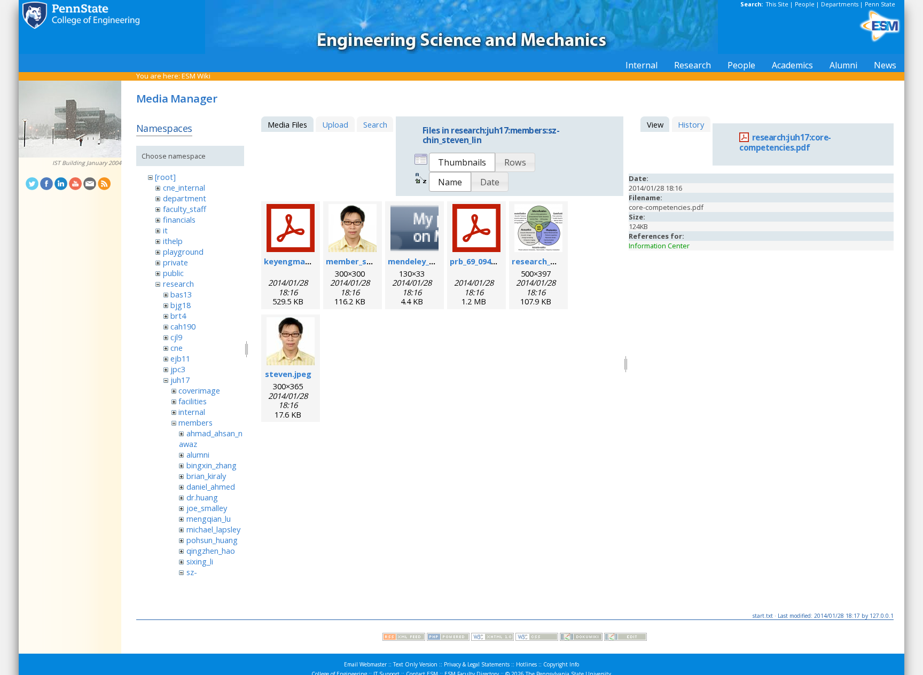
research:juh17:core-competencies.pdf (785, 142)
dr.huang (202, 497)
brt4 (178, 315)
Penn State (880, 4)
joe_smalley (206, 508)
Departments (839, 4)
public (173, 273)
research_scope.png (551, 261)
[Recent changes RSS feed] (403, 638)
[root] (165, 176)
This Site (777, 4)
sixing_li (199, 561)
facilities (192, 401)
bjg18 (180, 305)
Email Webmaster (365, 664)
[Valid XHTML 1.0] (492, 638)
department (184, 198)
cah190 (182, 326)
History (691, 124)
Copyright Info (561, 664)
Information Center (659, 245)
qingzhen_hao (210, 550)
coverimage (199, 390)
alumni (197, 454)
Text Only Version (415, 664)
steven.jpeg (288, 373)
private (175, 262)
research (178, 283)
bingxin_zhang (211, 465)
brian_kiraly (206, 475)
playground (183, 251)
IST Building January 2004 (86, 163)
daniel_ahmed (210, 486)
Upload (335, 124)
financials (179, 219)
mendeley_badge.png (429, 261)
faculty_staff (184, 208)
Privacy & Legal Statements (477, 664)
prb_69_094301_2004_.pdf (496, 261)
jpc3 (177, 369)
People (805, 4)
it (165, 230)
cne (176, 347)
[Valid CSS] (536, 638)
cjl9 (176, 337)
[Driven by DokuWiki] (581, 638)
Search (375, 124)
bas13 (181, 294)
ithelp (173, 241)
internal (191, 411)
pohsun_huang (212, 540)
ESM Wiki (196, 76)
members (195, 422)
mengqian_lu (208, 518)
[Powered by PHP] (448, 638)
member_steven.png (366, 261)
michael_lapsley (213, 529)
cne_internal (184, 187)
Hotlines (526, 664)
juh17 (180, 379)
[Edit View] (625, 638)
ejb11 (180, 358)
